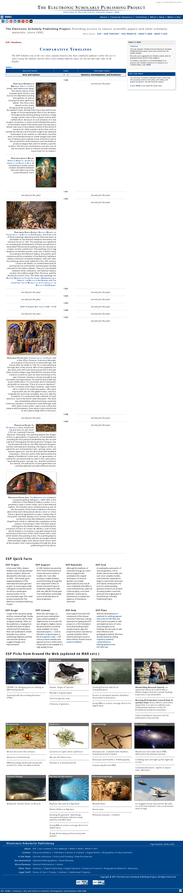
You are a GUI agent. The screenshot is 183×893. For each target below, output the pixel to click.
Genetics (38, 868)
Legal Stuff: (25, 872)
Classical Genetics (121, 17)
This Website (61, 848)
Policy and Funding (63, 856)
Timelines (141, 17)
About (104, 17)
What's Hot (174, 17)
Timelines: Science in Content (69, 852)
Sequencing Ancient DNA (104, 765)
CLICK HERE (135, 86)
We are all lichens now (60, 757)
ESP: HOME (6, 891)
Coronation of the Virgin (40, 358)
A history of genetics (59, 704)
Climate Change (14, 777)
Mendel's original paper (48, 634)
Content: (26, 852)
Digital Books (94, 852)
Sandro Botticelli (36, 306)
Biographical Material (115, 868)
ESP (99, 34)
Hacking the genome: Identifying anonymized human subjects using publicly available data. (66, 817)
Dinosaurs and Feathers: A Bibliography (111, 760)
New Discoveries (83, 856)
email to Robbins (74, 642)
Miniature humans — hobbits (106, 815)
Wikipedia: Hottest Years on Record (23, 804)
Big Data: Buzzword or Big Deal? (65, 804)
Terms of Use (40, 872)
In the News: (24, 856)
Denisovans (98, 809)
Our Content (45, 848)
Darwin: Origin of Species (62, 687)
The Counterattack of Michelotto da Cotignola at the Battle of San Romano (33, 282)
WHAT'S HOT (161, 34)
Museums (133, 868)
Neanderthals (99, 804)
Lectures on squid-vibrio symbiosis (66, 752)
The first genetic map (60, 699)
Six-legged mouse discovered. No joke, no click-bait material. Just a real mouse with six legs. (154, 806)
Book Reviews (67, 860)
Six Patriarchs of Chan (20, 426)
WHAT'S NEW (145, 34)
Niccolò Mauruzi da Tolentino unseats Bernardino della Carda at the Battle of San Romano (31, 279)
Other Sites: (24, 868)
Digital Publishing (53, 868)
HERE (148, 65)
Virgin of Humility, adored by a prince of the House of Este (20, 161)
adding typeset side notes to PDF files (109, 617)
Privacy (53, 872)
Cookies (62, 872)
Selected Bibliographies (45, 860)
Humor (60, 864)
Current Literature (42, 856)
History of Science (92, 868)
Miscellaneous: (23, 864)
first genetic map (48, 636)
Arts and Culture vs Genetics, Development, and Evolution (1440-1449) (55, 891)
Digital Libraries (72, 868)
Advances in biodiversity (18, 757)
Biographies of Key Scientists (118, 852)
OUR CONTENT (111, 34)
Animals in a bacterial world (63, 763)
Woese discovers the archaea (21, 752)
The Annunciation (38, 497)
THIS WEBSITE (129, 34)
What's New (157, 17)
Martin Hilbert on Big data (62, 809)
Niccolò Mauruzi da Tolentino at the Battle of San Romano (31, 233)
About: (27, 848)
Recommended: (23, 860)
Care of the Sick (27, 86)
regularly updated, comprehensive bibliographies (105, 642)
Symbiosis (54, 724)
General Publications (44, 864)
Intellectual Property (79, 872)
